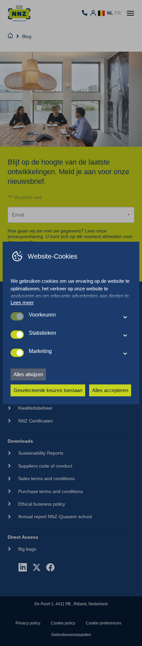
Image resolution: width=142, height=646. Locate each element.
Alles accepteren (110, 390)
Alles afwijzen (28, 374)
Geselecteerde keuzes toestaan (48, 390)
